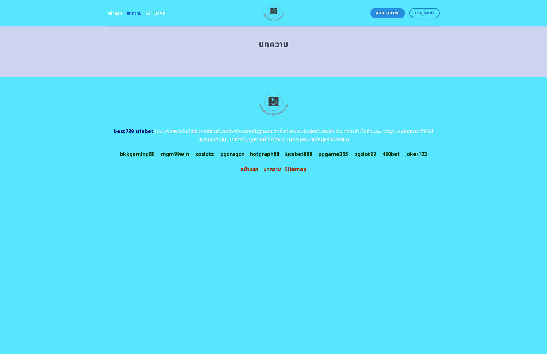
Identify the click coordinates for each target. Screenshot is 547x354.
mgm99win (175, 154)
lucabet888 (298, 154)
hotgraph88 (264, 154)
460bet (391, 154)
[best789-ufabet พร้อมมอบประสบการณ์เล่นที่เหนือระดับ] (273, 13)
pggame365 (333, 154)
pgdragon (232, 154)
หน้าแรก (114, 13)
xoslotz (204, 154)
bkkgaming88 (137, 154)
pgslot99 (365, 154)
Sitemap (155, 13)
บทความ (134, 13)
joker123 (416, 154)
